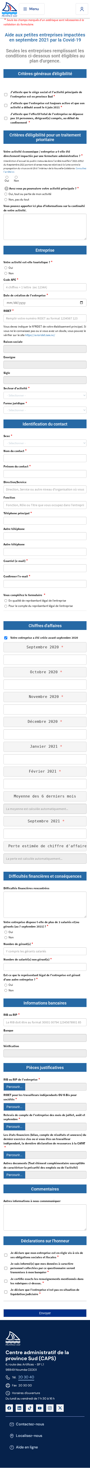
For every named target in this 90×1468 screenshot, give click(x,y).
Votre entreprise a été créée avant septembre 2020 (44, 638)
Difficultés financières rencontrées (26, 888)
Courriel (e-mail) (14, 561)
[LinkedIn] (19, 1408)
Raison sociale (13, 342)
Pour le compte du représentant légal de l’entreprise (41, 606)
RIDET (7, 311)
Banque (8, 1030)
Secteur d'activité (15, 388)
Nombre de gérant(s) (17, 944)
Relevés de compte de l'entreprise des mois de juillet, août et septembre (44, 1117)
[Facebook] (9, 1408)
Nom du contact (13, 451)
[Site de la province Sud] (9, 9)
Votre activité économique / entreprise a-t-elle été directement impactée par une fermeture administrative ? (41, 154)
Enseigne (9, 357)
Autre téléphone (14, 529)
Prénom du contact (15, 466)
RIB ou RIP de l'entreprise (20, 1079)
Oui (7, 181)
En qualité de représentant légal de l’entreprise (37, 601)
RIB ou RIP (10, 1015)
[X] (60, 1408)
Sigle (6, 373)
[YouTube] (39, 1408)
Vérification (11, 1046)
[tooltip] (6, 188)
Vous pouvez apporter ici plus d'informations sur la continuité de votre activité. (44, 208)
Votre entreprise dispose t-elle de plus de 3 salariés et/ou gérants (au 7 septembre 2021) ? (41, 924)
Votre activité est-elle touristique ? (26, 262)
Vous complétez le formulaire (23, 595)
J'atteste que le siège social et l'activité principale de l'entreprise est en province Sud (46, 94)
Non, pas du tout (19, 199)
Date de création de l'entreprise (24, 295)
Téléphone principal (16, 513)
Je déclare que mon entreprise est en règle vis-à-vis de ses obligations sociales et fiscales (46, 1255)
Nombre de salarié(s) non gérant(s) (26, 959)
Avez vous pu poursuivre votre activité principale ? (41, 188)
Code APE (9, 280)
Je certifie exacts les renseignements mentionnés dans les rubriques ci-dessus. (47, 1281)
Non (16, 181)
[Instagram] (50, 1408)
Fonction (9, 497)
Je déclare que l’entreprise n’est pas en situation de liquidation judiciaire (44, 1292)
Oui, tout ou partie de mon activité (30, 194)
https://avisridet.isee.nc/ (40, 335)
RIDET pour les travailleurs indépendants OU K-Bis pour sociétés (40, 1097)
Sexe (6, 436)
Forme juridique (14, 403)
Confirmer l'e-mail (15, 576)
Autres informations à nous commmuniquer (31, 1201)
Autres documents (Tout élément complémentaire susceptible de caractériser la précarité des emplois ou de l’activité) (44, 1165)
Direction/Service (15, 482)
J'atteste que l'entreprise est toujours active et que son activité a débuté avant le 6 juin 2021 (47, 105)
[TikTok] (29, 1408)
